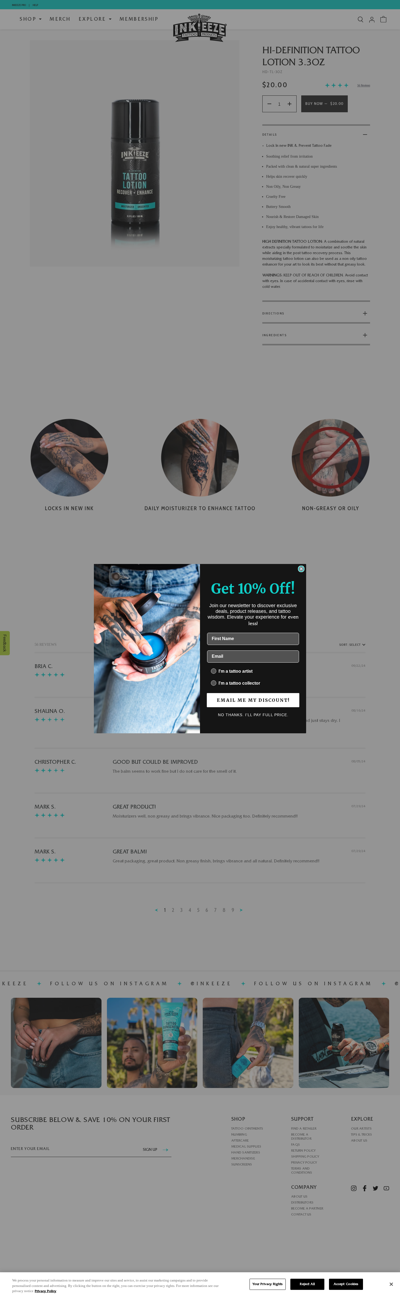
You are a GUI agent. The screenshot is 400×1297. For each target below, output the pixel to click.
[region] (200, 1284)
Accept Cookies (346, 1284)
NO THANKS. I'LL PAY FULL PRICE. (253, 715)
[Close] (391, 1284)
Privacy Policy (45, 1291)
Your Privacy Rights (268, 1284)
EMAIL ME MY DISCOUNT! (253, 700)
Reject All (307, 1284)
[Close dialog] (301, 569)
